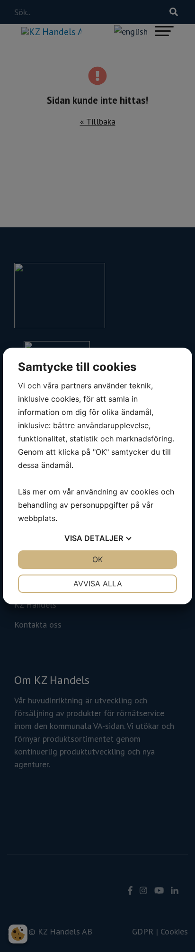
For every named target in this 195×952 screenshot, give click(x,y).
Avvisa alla (97, 583)
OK (97, 559)
